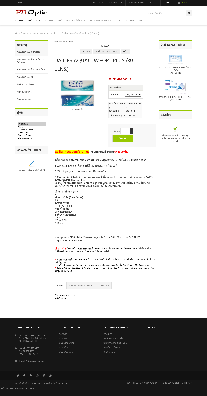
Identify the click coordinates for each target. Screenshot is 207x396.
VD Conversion (115, 3)
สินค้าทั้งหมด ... (66, 352)
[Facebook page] (24, 375)
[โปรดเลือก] (32, 124)
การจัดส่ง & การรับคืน (114, 338)
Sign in (167, 3)
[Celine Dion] (32, 132)
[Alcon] (32, 127)
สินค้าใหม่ (63, 347)
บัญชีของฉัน (109, 352)
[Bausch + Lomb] (32, 129)
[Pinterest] (44, 375)
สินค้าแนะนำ (65, 338)
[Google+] (37, 375)
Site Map (153, 3)
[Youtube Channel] (50, 375)
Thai (20, 3)
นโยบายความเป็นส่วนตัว (115, 343)
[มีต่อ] (37, 150)
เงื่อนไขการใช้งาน (112, 347)
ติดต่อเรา (108, 334)
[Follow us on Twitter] (18, 375)
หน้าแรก (23, 34)
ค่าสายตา (115, 94)
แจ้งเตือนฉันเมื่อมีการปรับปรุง (175, 138)
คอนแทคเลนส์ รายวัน (44, 34)
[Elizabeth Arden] (32, 138)
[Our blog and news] (31, 375)
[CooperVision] (32, 135)
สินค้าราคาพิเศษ (67, 343)
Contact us (98, 3)
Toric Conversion (136, 3)
